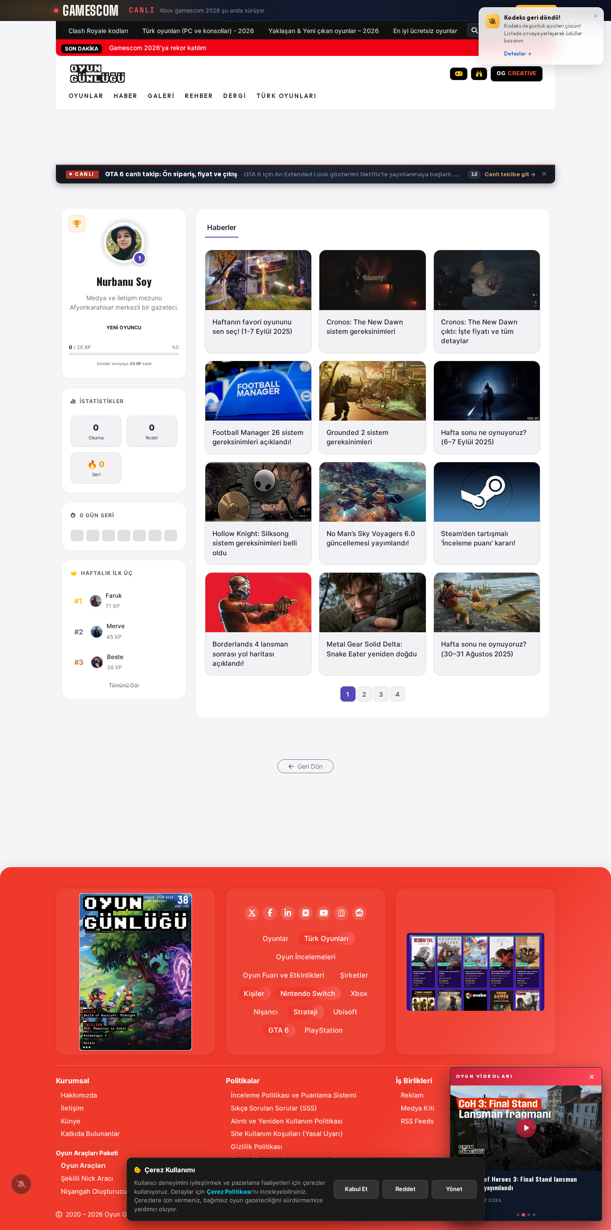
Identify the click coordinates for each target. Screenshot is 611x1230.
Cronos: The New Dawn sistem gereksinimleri (365, 327)
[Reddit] (359, 913)
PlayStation (324, 1030)
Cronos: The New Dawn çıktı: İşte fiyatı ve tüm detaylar (479, 331)
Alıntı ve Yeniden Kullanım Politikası (287, 1121)
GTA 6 (278, 1030)
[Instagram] (341, 913)
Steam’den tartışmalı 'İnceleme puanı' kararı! (478, 538)
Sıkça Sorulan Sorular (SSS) (274, 1108)
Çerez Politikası (229, 1191)
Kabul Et (356, 1188)
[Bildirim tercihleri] (21, 1184)
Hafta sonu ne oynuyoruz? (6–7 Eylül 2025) (483, 437)
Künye (71, 1121)
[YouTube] (323, 913)
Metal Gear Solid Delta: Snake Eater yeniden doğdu (372, 649)
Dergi (234, 95)
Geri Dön (309, 766)
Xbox (359, 993)
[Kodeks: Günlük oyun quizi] (459, 74)
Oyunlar (86, 95)
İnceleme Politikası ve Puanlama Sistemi (293, 1095)
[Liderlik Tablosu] (76, 223)
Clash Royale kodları (98, 30)
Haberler (221, 227)
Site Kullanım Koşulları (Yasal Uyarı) (287, 1134)
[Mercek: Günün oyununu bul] (479, 74)
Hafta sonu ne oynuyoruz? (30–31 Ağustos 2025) (483, 649)
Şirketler (354, 975)
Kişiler (254, 993)
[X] (252, 913)
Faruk (114, 595)
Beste (115, 656)
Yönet (454, 1188)
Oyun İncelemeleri (305, 957)
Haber (126, 95)
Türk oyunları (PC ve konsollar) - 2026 (198, 30)
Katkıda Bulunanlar (90, 1134)
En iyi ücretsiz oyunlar (425, 30)
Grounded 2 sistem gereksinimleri (357, 437)
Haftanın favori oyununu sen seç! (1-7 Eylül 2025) (252, 327)
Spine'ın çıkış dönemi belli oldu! (154, 47)
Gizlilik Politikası (256, 1147)
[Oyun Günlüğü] (97, 74)
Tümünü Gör (124, 685)
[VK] (305, 913)
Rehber (199, 95)
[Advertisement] (305, 141)
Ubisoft (345, 1012)
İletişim (72, 1108)
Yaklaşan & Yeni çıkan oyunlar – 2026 (323, 30)
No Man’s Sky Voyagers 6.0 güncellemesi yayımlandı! (371, 538)
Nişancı (266, 1012)
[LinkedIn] (287, 913)
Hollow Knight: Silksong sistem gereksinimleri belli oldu (254, 543)
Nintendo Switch (307, 993)
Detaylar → (518, 54)
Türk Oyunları (326, 938)
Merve (115, 626)
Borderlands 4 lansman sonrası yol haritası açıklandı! (250, 654)
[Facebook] (270, 913)
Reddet (405, 1188)
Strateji (305, 1012)
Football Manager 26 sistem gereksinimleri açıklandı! (257, 437)
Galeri (161, 95)
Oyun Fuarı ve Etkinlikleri (283, 975)
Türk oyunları (286, 95)
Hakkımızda (79, 1095)
